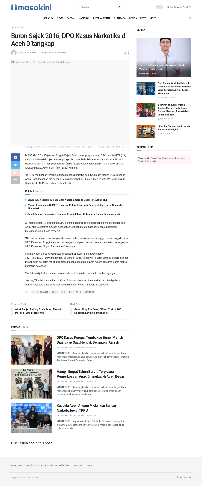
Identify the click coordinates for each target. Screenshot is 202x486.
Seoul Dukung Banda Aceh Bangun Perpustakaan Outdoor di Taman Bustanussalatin (74, 214)
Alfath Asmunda (28, 53)
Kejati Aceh (75, 292)
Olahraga (120, 18)
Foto (143, 18)
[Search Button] (120, 7)
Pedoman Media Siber (59, 465)
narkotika (89, 292)
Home (13, 27)
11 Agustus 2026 (83, 415)
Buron (55, 292)
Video (153, 18)
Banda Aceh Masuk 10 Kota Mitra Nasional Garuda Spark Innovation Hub (67, 199)
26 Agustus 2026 (83, 347)
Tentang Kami (17, 465)
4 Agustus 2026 (166, 119)
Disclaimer (77, 465)
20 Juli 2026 (164, 134)
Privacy (89, 465)
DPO (63, 292)
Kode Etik (41, 465)
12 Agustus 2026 (167, 97)
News (60, 18)
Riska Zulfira (65, 347)
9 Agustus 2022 (49, 53)
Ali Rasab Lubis (40, 292)
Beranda (48, 18)
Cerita (133, 18)
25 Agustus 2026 (83, 381)
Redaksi (30, 465)
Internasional (101, 18)
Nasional (84, 18)
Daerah (71, 18)
